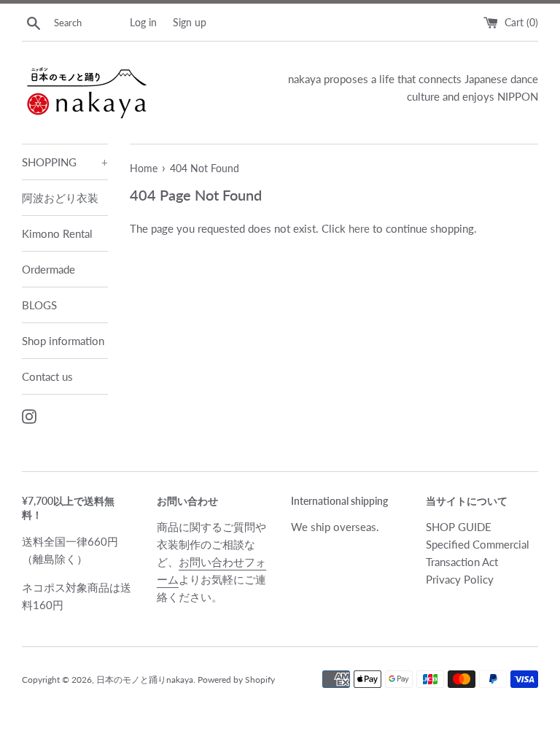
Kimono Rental (57, 233)
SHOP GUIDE (458, 526)
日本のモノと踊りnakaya (144, 679)
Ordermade (48, 269)
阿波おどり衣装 (60, 197)
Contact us (47, 376)
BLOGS (39, 304)
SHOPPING (65, 162)
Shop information (63, 340)
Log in (143, 22)
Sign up (189, 22)
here (359, 228)
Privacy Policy (460, 579)
